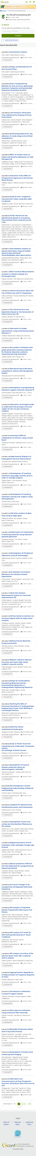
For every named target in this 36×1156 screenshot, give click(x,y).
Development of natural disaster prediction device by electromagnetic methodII (15, 767)
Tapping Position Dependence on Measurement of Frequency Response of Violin (18, 974)
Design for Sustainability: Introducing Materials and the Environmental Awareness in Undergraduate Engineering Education (17, 684)
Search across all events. (11, 40)
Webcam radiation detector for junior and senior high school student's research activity (17, 662)
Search (6, 25)
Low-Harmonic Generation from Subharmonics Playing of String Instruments (16, 115)
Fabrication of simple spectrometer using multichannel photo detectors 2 (18, 330)
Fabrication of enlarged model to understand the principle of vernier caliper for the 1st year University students (18, 407)
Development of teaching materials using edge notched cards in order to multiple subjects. (17, 475)
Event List (3, 10)
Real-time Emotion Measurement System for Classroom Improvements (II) (16, 595)
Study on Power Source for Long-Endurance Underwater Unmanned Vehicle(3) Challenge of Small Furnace (18, 747)
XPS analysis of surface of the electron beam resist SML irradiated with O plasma (17, 955)
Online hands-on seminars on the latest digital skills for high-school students (18, 618)
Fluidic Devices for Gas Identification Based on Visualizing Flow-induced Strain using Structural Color (16, 218)
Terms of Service (6, 1123)
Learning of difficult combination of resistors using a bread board (17, 437)
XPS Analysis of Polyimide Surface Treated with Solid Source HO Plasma (17, 909)
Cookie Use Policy (29, 1123)
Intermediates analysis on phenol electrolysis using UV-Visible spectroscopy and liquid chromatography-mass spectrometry (16, 252)
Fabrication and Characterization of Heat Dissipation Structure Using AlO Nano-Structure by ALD (18, 1082)
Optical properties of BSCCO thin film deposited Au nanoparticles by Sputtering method (17, 865)
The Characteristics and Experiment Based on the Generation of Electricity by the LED (17, 311)
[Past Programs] (26, 2)
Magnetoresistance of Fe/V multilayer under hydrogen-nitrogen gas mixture (18, 844)
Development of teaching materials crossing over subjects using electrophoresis (17, 496)
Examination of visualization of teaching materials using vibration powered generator (17, 534)
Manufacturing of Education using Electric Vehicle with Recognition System (17, 370)
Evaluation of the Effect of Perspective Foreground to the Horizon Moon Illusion (17, 178)
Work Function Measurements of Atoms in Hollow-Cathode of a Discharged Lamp (18, 274)
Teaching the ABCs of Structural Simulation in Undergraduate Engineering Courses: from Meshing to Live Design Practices (18, 707)
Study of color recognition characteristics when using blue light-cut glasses (17, 199)
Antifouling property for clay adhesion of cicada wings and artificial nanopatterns (17, 136)
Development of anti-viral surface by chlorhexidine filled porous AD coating (17, 824)
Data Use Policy (18, 1123)
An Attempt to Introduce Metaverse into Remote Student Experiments (16, 574)
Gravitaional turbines (18, 52)
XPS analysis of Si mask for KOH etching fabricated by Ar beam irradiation (16, 934)
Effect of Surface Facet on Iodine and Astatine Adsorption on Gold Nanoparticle (17, 157)
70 (29, 1104)
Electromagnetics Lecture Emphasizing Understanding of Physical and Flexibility (17, 788)
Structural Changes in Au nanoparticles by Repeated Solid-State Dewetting (17, 886)
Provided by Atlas (18, 1149)
